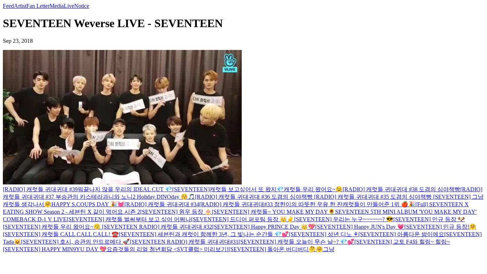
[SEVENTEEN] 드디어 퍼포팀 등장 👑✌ (242, 219)
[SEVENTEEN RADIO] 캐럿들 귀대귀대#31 (184, 242)
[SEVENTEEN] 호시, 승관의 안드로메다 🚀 (75, 242)
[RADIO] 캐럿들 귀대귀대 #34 (161, 204)
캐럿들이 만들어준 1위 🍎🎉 (379, 204)
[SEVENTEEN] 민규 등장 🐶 (429, 219)
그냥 (328, 249)
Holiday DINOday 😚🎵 (166, 197)
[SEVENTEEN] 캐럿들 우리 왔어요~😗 (52, 227)
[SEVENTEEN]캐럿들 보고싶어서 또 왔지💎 (228, 189)
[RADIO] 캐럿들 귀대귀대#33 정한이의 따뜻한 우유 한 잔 (271, 204)
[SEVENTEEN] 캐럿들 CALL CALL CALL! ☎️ (61, 234)
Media (57, 6)
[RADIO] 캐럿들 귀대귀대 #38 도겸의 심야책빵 (401, 189)
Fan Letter (38, 6)
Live (69, 6)
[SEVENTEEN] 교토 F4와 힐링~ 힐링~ (402, 242)
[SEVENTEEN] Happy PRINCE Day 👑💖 (263, 227)
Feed (8, 6)
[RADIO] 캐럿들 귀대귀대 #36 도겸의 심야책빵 (254, 197)
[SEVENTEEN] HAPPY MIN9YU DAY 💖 (55, 249)
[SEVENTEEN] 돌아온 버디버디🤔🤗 (276, 249)
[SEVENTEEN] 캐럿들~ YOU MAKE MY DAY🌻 (273, 212)
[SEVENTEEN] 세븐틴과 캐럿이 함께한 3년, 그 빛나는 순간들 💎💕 (204, 234)
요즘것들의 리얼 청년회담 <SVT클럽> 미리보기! (168, 249)
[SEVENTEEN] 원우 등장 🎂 (176, 212)
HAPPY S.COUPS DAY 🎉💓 (87, 204)
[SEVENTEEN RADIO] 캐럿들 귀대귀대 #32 (157, 227)
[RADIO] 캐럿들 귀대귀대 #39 (40, 189)
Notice (81, 6)
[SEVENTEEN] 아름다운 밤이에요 (401, 234)
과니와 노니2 (120, 197)
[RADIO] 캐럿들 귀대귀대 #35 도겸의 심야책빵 (373, 197)
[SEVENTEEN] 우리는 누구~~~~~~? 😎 (343, 219)
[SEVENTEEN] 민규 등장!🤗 (440, 227)
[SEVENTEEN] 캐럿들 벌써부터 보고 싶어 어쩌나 (129, 219)
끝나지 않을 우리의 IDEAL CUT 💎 (127, 189)
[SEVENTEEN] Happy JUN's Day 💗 (359, 227)
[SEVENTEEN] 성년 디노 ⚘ (323, 234)
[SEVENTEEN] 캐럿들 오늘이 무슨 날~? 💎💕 (296, 242)
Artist (20, 6)
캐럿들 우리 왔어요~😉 (313, 189)
